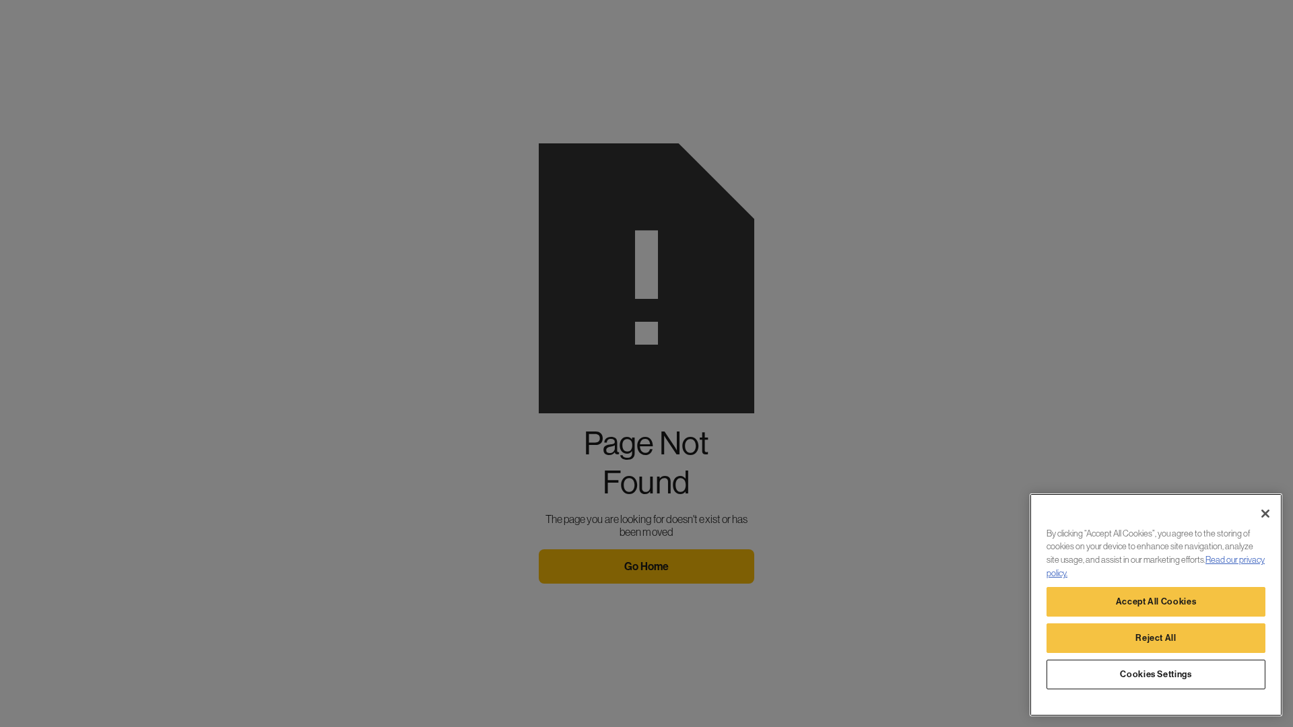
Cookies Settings (1156, 674)
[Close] (1265, 513)
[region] (1156, 604)
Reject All (1155, 638)
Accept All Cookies (1156, 601)
